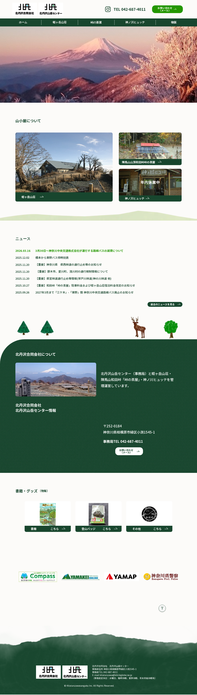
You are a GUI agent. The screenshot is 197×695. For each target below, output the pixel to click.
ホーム (23, 22)
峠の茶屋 (96, 22)
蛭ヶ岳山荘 (60, 22)
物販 (174, 22)
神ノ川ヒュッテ (135, 22)
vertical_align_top (162, 608)
